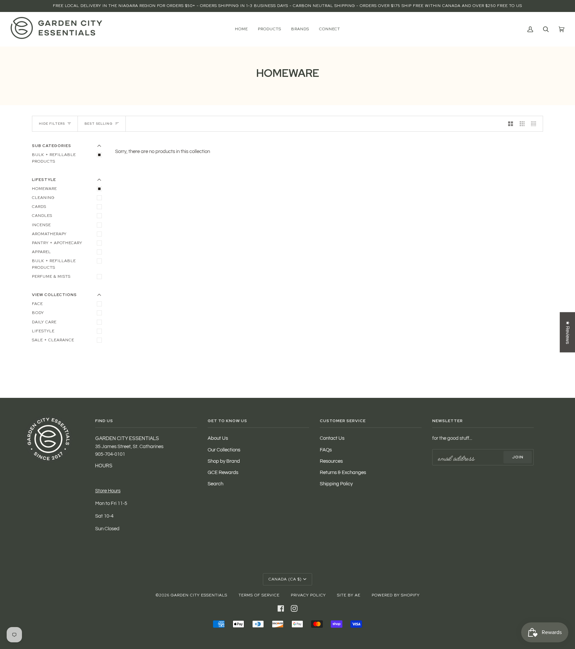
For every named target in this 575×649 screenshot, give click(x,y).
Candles (42, 215)
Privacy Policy (308, 595)
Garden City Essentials (199, 595)
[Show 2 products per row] (510, 123)
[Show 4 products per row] (535, 123)
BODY (38, 312)
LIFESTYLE (43, 331)
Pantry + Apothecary (57, 242)
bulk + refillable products (54, 158)
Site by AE (348, 595)
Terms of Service (259, 595)
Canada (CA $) (285, 579)
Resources (331, 461)
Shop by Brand (224, 461)
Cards (39, 206)
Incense (41, 225)
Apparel (41, 251)
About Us (218, 438)
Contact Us (332, 438)
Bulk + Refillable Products (54, 264)
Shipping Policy (336, 483)
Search (215, 483)
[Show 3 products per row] (522, 123)
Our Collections (224, 449)
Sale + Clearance (53, 340)
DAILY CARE (44, 322)
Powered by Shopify (396, 595)
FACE (37, 303)
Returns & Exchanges (343, 472)
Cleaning (43, 197)
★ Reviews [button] (567, 332)
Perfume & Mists (51, 276)
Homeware (44, 188)
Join (517, 457)
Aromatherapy (49, 234)
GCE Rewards (223, 472)
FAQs (326, 449)
